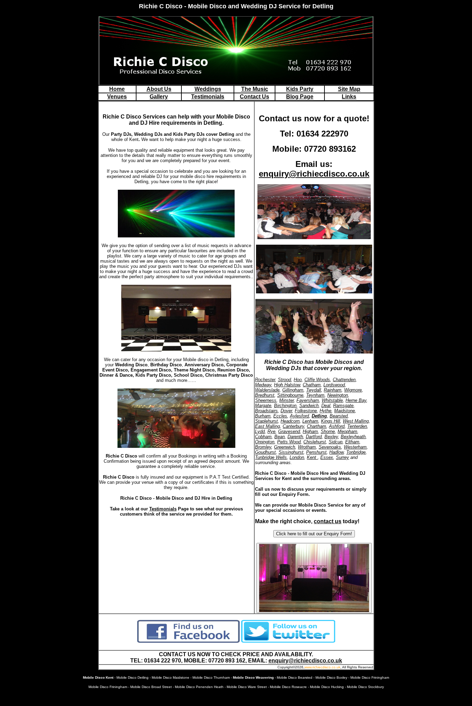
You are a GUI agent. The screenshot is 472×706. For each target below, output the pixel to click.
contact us (327, 521)
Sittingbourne (290, 395)
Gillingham (292, 390)
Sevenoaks (330, 447)
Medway (263, 384)
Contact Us (254, 97)
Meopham (347, 431)
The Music (254, 89)
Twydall (313, 390)
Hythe (325, 410)
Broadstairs (266, 410)
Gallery (159, 97)
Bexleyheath (353, 436)
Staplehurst (266, 421)
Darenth (295, 436)
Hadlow (336, 452)
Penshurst (316, 452)
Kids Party (299, 89)
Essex (326, 457)
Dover (286, 410)
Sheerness (265, 400)
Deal (325, 405)
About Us (159, 89)
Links (349, 97)
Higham (310, 431)
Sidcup (335, 441)
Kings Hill (330, 421)
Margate (263, 405)
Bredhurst (264, 395)
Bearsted (339, 415)
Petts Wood (289, 441)
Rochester (265, 379)
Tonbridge (356, 452)
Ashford (336, 426)
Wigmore (353, 390)
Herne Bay (356, 400)
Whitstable (332, 400)
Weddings (208, 89)
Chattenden (344, 379)
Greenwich (284, 447)
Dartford (314, 436)
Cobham (263, 436)
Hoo (298, 379)
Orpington (264, 441)
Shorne (328, 431)
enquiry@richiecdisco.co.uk (314, 173)
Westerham (355, 447)
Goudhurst (265, 452)
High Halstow (287, 384)
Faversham (307, 400)
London (297, 457)
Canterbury (293, 426)
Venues (117, 97)
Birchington (285, 405)
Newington (337, 395)
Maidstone (344, 410)
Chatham (312, 384)
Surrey (342, 457)
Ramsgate (343, 405)
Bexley (331, 436)
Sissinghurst (291, 452)
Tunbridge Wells (271, 457)
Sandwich (309, 405)
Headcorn (290, 421)
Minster (286, 400)
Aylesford (299, 415)
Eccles (280, 415)
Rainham (332, 390)
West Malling (356, 421)
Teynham (315, 395)
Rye (271, 431)
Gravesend (289, 431)
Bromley (263, 447)
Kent (312, 457)
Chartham (316, 426)
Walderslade (267, 390)
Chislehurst (314, 441)
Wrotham (307, 447)
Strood (284, 379)
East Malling (267, 426)
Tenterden (357, 426)
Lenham (310, 421)
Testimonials (207, 97)
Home (117, 89)
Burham (263, 415)
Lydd (260, 431)
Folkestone (306, 410)
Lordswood (334, 384)
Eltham (352, 441)
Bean (279, 436)
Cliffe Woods (317, 379)
